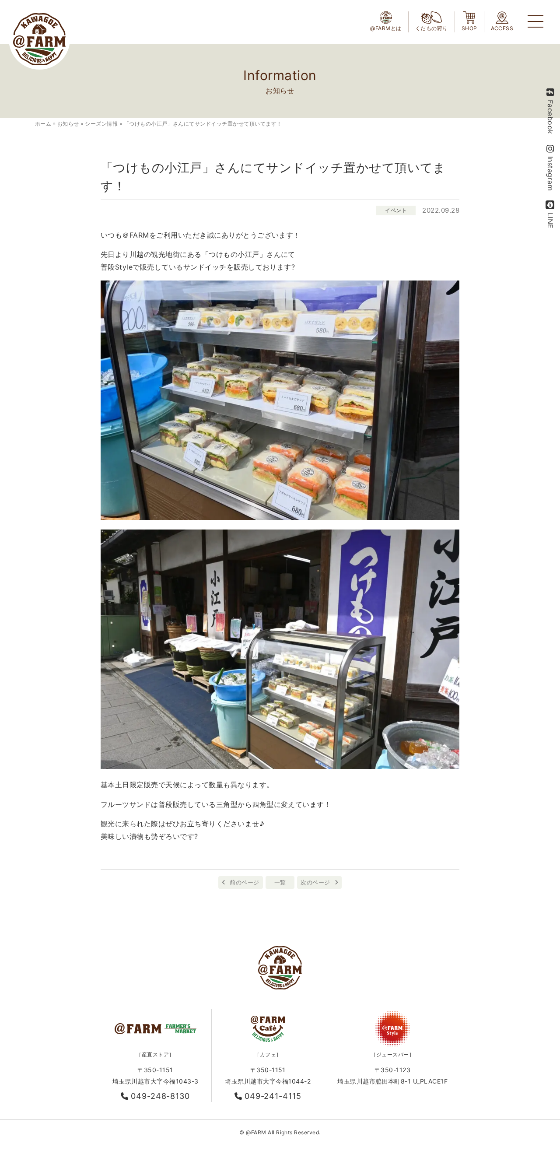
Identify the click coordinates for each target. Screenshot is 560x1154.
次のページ (315, 882)
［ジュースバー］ (392, 1054)
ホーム (43, 123)
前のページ (244, 882)
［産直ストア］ (155, 1054)
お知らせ (68, 123)
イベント (396, 210)
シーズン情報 (101, 123)
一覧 (280, 882)
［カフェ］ (267, 1054)
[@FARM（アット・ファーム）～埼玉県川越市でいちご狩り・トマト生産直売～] (39, 39)
